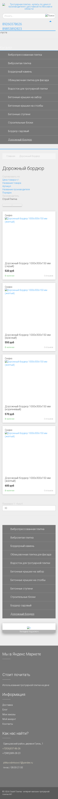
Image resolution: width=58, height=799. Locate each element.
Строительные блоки (20, 122)
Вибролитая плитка (19, 63)
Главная (10, 156)
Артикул (6, 186)
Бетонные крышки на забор (25, 97)
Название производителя (16, 189)
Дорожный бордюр (20, 139)
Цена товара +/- (10, 179)
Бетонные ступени (19, 114)
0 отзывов (48, 276)
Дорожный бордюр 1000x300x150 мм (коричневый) (28, 408)
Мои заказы (8, 714)
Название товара (11, 183)
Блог (5, 709)
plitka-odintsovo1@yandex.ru (18, 762)
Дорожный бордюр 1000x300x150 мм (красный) (28, 336)
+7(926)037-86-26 (11, 748)
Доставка (7, 705)
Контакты (7, 724)
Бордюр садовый (18, 131)
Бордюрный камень (20, 71)
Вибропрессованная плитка (25, 54)
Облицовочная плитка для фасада (28, 80)
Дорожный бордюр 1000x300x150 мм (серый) (28, 265)
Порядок (7, 192)
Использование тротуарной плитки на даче (25, 685)
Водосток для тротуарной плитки (28, 88)
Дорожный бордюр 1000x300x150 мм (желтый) (28, 479)
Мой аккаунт (9, 719)
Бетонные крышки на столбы (25, 105)
